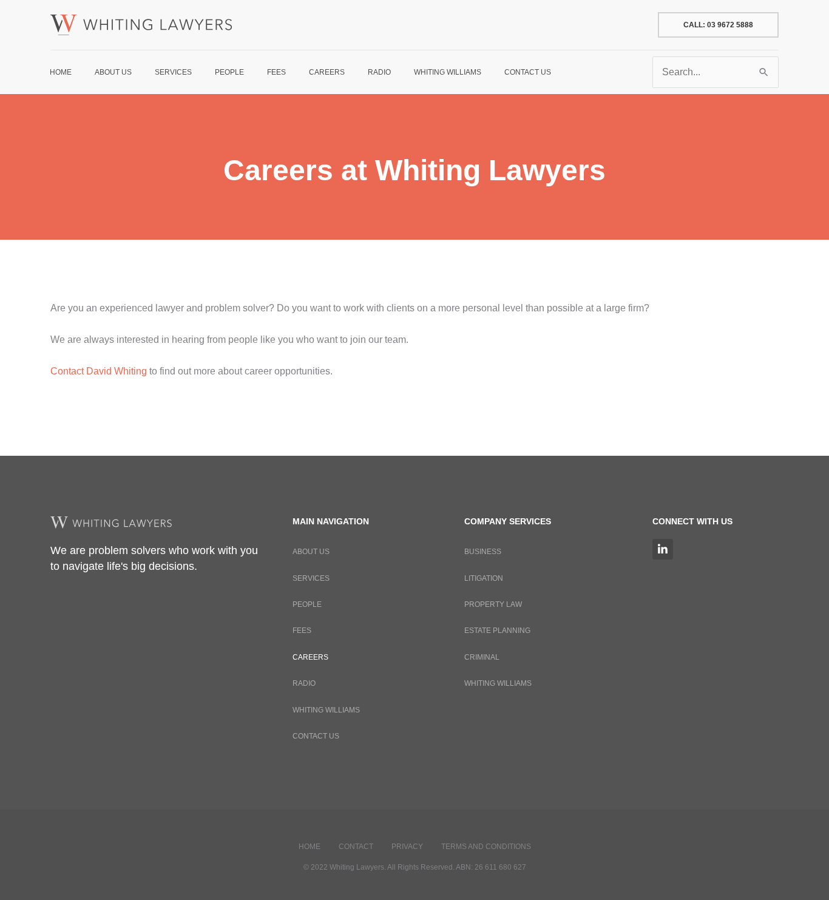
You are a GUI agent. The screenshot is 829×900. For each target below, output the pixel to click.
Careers (310, 657)
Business (482, 551)
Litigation (483, 578)
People (307, 604)
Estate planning (497, 630)
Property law (493, 604)
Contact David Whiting (98, 371)
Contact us (316, 736)
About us (311, 551)
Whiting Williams (326, 710)
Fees (302, 630)
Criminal (481, 657)
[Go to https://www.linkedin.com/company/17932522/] (662, 549)
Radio (304, 683)
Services (311, 578)
